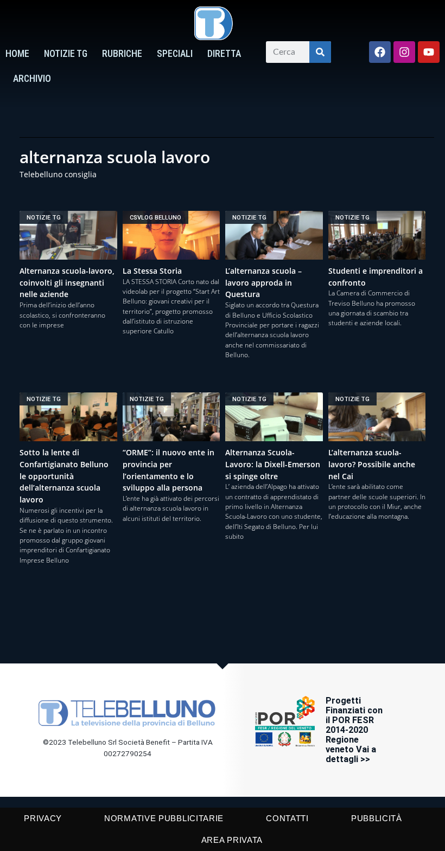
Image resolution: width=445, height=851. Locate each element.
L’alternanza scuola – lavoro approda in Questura (263, 283)
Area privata (232, 839)
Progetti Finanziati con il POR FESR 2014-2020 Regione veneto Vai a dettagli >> (354, 729)
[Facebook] (380, 52)
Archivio (32, 78)
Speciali (175, 53)
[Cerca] (320, 52)
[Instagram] (404, 52)
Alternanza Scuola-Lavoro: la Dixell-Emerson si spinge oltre (272, 464)
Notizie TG (65, 53)
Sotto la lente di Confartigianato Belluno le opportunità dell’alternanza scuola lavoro (64, 476)
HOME (17, 53)
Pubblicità (376, 818)
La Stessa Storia (152, 271)
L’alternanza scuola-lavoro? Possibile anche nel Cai (371, 464)
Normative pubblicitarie (164, 818)
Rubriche (122, 53)
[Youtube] (429, 52)
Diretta (224, 53)
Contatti (287, 818)
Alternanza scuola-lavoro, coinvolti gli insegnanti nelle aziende (67, 283)
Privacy (43, 818)
